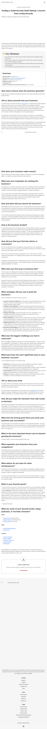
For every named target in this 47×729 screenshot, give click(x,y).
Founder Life (23, 686)
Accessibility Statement (23, 717)
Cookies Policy (23, 708)
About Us (23, 698)
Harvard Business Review (9, 528)
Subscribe (23, 696)
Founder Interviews (23, 684)
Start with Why (7, 518)
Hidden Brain (6, 543)
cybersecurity (33, 390)
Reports (23, 680)
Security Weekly (7, 538)
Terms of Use (23, 711)
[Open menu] (44, 2)
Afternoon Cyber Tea (8, 540)
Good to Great (6, 521)
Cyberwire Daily (7, 541)
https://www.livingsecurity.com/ (17, 78)
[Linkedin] (23, 726)
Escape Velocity (7, 519)
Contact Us (23, 700)
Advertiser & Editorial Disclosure (23, 715)
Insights (23, 682)
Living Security (24, 103)
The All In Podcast (7, 537)
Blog (23, 688)
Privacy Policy (23, 706)
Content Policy (23, 713)
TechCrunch (6, 530)
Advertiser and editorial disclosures (23, 7)
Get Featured (23, 694)
